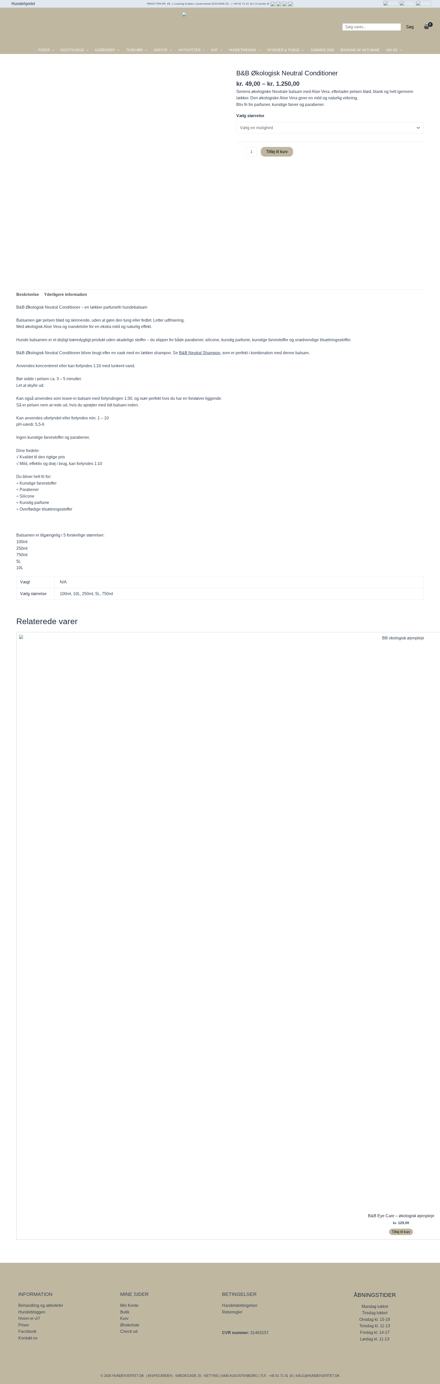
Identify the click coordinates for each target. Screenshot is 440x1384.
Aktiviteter (189, 50)
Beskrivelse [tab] (27, 294)
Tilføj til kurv (277, 151)
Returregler (232, 1312)
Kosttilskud (72, 50)
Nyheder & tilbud (283, 50)
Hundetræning (242, 50)
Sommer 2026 (322, 50)
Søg (410, 27)
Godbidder (105, 50)
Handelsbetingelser (239, 1305)
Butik (124, 1312)
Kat (214, 50)
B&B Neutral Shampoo (199, 353)
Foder (44, 50)
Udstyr (160, 50)
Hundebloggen (31, 1312)
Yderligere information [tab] (65, 294)
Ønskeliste (129, 1325)
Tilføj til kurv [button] (401, 1232)
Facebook (27, 1331)
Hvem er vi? (29, 1318)
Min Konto (129, 1305)
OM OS (391, 50)
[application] (52, 50)
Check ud (129, 1331)
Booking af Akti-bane (360, 50)
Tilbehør (134, 50)
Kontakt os (27, 1338)
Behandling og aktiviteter (40, 1305)
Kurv (124, 1318)
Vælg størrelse (250, 116)
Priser (23, 1325)
